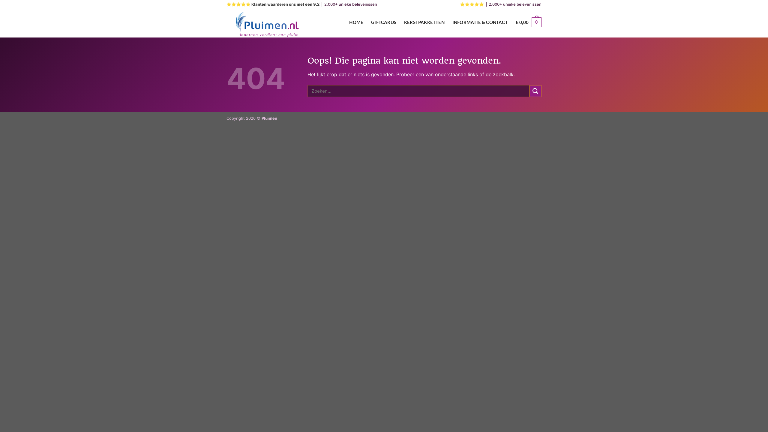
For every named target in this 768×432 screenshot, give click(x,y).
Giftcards (383, 22)
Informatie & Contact (480, 22)
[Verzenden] (536, 91)
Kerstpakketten (424, 22)
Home (356, 22)
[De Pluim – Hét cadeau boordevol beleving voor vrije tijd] (267, 23)
